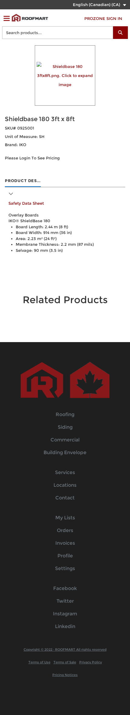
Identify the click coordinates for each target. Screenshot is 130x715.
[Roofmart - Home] (30, 17)
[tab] (23, 181)
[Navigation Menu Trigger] (7, 18)
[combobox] (55, 33)
